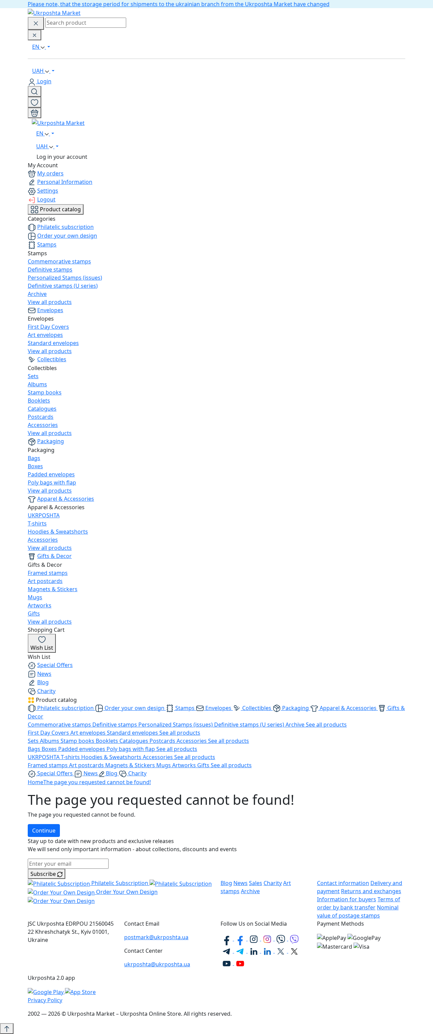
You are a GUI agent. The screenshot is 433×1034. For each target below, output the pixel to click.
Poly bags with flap (52, 482)
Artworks (39, 605)
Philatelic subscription (65, 227)
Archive (37, 294)
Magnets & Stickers (52, 589)
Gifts (34, 613)
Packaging (50, 441)
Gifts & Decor (54, 556)
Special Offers (55, 665)
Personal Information (64, 182)
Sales (255, 883)
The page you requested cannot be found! (97, 782)
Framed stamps (48, 573)
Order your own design (67, 235)
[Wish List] (34, 102)
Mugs (35, 597)
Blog (43, 682)
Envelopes (50, 310)
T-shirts (37, 523)
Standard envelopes (53, 343)
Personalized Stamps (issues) (65, 277)
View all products (50, 302)
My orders (50, 173)
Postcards (40, 417)
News (44, 673)
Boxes (35, 466)
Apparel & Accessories (65, 498)
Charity (46, 691)
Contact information (343, 883)
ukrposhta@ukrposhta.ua (157, 964)
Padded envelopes (51, 474)
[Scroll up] (7, 1028)
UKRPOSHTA (44, 515)
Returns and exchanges (371, 891)
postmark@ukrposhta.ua (156, 937)
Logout (46, 199)
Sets (33, 376)
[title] (34, 91)
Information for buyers (346, 899)
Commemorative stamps (59, 261)
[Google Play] (46, 991)
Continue (43, 830)
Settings (47, 190)
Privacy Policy (45, 1000)
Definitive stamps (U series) (63, 285)
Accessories (43, 425)
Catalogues (42, 408)
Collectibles (51, 359)
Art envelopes (45, 335)
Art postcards (45, 581)
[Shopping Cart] (34, 113)
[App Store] (80, 991)
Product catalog (60, 209)
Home (35, 782)
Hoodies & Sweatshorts (58, 531)
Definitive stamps (50, 269)
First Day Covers (48, 326)
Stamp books (45, 392)
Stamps (46, 244)
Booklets (39, 400)
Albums (37, 384)
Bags (34, 458)
